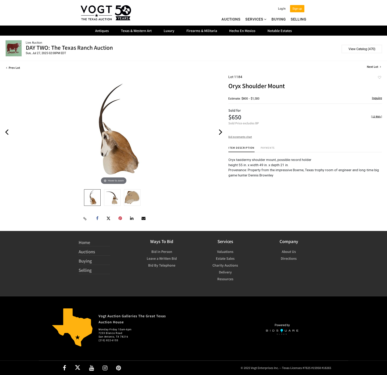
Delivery (225, 272)
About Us (289, 251)
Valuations (225, 251)
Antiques (102, 30)
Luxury (169, 30)
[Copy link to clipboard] (85, 218)
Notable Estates (279, 30)
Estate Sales (225, 258)
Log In (282, 8)
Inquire (377, 98)
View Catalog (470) (362, 49)
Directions (289, 258)
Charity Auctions (225, 265)
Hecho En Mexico (242, 30)
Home (84, 242)
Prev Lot (14, 68)
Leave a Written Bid (162, 258)
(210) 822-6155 (108, 340)
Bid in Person (161, 251)
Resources (225, 278)
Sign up (297, 8)
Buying (279, 19)
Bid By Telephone (161, 265)
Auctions (231, 19)
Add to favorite (379, 77)
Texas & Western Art (136, 30)
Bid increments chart (240, 137)
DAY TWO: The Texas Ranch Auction (69, 47)
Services (254, 19)
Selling (298, 19)
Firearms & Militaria (201, 30)
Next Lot (373, 66)
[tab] (241, 149)
